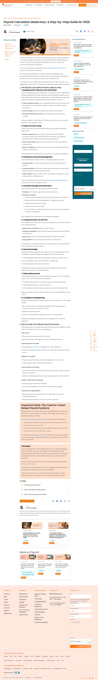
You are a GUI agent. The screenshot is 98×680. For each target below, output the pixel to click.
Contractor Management (41, 622)
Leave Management (40, 612)
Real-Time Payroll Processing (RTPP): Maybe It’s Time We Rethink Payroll (45, 565)
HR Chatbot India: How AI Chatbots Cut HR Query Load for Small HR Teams (83, 81)
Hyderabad (45, 656)
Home (5, 18)
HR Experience (22, 599)
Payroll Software (38, 5)
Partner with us (94, 347)
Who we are (7, 594)
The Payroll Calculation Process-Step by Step (11, 46)
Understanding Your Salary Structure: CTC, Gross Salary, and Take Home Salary (31, 535)
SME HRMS (82, 5)
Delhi (11, 656)
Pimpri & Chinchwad (8, 660)
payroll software (35, 347)
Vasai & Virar (18, 660)
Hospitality (36, 668)
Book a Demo (94, 335)
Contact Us (7, 608)
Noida (31, 656)
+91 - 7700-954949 (56, 599)
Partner (6, 602)
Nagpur (20, 656)
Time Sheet (37, 614)
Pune (15, 656)
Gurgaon (26, 656)
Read (25, 543)
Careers (6, 599)
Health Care (25, 668)
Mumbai (6, 656)
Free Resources (71, 5)
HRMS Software (29, 5)
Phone (74, 608)
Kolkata (51, 656)
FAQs (8, 59)
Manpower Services (46, 668)
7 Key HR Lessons (94, 341)
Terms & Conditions (37, 677)
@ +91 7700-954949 (70, 1)
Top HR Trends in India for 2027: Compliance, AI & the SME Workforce (82, 64)
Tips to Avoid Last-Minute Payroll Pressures (11, 54)
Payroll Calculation (79, 137)
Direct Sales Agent (57, 668)
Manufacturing (7, 668)
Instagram (76, 149)
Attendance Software (50, 5)
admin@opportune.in (56, 594)
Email (78, 167)
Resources (6, 605)
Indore (57, 656)
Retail (64, 668)
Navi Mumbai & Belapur (39, 660)
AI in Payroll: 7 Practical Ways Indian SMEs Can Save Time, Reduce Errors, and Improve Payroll (83, 99)
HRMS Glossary (8, 613)
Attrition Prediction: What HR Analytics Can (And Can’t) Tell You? (83, 118)
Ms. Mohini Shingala (14, 32)
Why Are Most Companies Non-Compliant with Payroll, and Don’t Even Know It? (62, 565)
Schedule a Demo (55, 1)
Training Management (40, 601)
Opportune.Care (23, 614)
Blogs (5, 597)
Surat (58, 660)
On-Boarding (38, 599)
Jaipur (62, 656)
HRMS (27, 572)
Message (76, 172)
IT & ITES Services (17, 668)
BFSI (31, 668)
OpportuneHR (42, 435)
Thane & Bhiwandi (28, 660)
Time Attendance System (41, 609)
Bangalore (37, 656)
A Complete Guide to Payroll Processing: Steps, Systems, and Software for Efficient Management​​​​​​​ (58, 535)
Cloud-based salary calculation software (34, 419)
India (62, 660)
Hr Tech (24, 572)
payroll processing (30, 464)
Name (78, 162)
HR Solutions (59, 5)
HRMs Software (81, 50)
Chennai (68, 656)
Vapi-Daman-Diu (51, 660)
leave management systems (58, 180)
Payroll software (78, 141)
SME (32, 574)
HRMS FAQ (6, 610)
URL (71, 594)
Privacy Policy (28, 677)
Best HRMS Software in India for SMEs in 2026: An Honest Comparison (83, 46)
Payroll (26, 25)
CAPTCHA (76, 185)
